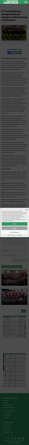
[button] (26, 209)
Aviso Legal (19, 235)
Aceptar (14, 224)
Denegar (14, 228)
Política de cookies (11, 235)
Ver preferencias (14, 232)
